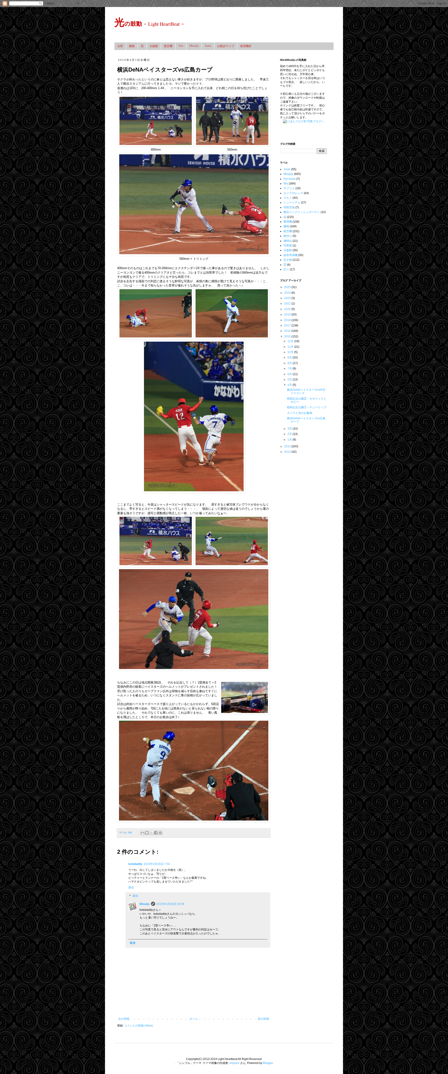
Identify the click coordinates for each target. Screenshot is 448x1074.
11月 (290, 346)
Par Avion (290, 179)
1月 (290, 439)
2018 (287, 320)
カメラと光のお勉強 (299, 413)
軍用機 (288, 221)
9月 (290, 357)
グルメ (288, 197)
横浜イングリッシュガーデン (302, 212)
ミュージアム (292, 202)
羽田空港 (289, 207)
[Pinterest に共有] (160, 832)
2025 (287, 287)
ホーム (193, 1018)
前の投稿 (263, 1018)
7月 (290, 368)
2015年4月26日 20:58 (170, 904)
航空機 (168, 46)
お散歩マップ (225, 46)
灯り (286, 269)
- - (149, 23)
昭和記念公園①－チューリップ (306, 407)
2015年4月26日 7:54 (157, 864)
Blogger (268, 1063)
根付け (288, 236)
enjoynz (234, 1063)
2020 (287, 309)
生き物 (288, 259)
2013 (287, 451)
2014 (287, 446)
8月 (290, 363)
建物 (132, 46)
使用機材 (245, 46)
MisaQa (194, 45)
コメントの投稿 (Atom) (138, 1025)
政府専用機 (291, 255)
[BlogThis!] (147, 832)
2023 (287, 298)
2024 (287, 292)
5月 (290, 379)
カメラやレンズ (293, 193)
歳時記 (288, 240)
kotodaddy (135, 864)
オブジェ (289, 188)
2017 (287, 325)
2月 (290, 434)
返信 (131, 887)
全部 (120, 46)
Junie (208, 45)
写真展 (288, 245)
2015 (287, 336)
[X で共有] (151, 832)
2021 (287, 303)
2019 (287, 314)
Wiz (180, 45)
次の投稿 (124, 1018)
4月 (290, 385)
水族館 (154, 46)
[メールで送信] (142, 832)
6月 (290, 374)
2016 (287, 331)
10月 (290, 352)
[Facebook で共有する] (156, 832)
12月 (290, 341)
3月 (290, 428)
